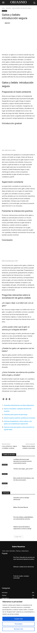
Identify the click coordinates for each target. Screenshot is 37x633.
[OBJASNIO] (3, 23)
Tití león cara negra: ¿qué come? (23, 469)
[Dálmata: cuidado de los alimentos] (7, 569)
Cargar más (18, 536)
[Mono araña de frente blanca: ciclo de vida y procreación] (7, 480)
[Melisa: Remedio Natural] (7, 509)
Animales (8, 8)
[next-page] (6, 487)
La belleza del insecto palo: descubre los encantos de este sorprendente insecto (22, 461)
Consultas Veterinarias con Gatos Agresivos (19, 405)
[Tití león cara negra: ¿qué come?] (7, 471)
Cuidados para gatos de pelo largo (15, 414)
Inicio (3, 8)
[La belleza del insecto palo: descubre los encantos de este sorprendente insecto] (7, 462)
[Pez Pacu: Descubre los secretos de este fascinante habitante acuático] (7, 559)
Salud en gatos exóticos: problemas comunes (19, 418)
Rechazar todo (18, 629)
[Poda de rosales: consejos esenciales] (7, 578)
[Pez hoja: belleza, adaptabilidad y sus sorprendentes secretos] (7, 519)
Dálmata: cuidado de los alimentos (23, 566)
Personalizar (18, 624)
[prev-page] (3, 487)
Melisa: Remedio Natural (20, 507)
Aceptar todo (18, 619)
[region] (18, 616)
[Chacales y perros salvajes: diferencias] (7, 500)
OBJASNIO (7, 23)
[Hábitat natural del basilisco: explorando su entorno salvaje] (7, 529)
